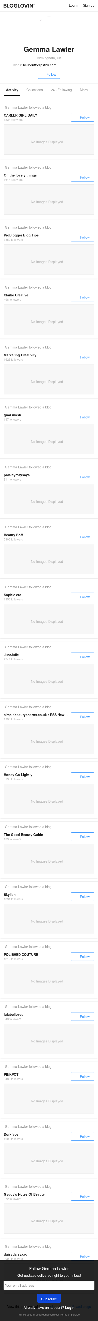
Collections (34, 89)
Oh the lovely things (20, 175)
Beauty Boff (13, 534)
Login (69, 1307)
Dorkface (11, 1134)
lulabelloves (14, 1014)
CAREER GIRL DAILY (20, 115)
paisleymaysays (17, 474)
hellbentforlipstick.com (39, 65)
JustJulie (11, 654)
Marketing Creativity (20, 355)
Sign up (88, 5)
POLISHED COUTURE (21, 954)
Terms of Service (70, 1314)
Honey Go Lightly (18, 774)
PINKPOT (11, 1074)
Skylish (10, 894)
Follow (51, 74)
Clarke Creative (16, 295)
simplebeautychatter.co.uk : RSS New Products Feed (46, 714)
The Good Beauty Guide (23, 834)
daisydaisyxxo (15, 1254)
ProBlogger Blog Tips (21, 235)
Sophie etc (12, 594)
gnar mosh (12, 415)
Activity (12, 89)
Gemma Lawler (16, 107)
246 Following (61, 89)
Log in (73, 5)
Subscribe (49, 1298)
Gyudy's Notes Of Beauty (24, 1194)
